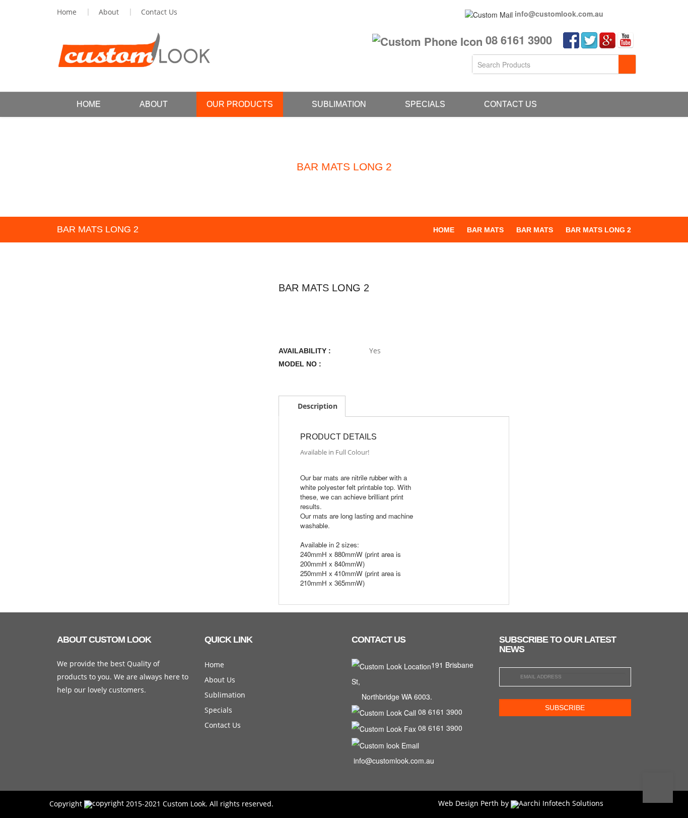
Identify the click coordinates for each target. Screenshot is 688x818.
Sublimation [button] (339, 104)
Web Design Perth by (474, 803)
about (109, 12)
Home (89, 104)
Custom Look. (185, 803)
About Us (219, 679)
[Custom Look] (134, 50)
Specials (425, 104)
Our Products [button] (240, 104)
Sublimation (224, 695)
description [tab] (316, 406)
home (67, 12)
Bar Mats (485, 230)
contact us (159, 12)
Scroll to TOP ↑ (658, 788)
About (154, 104)
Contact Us (510, 104)
